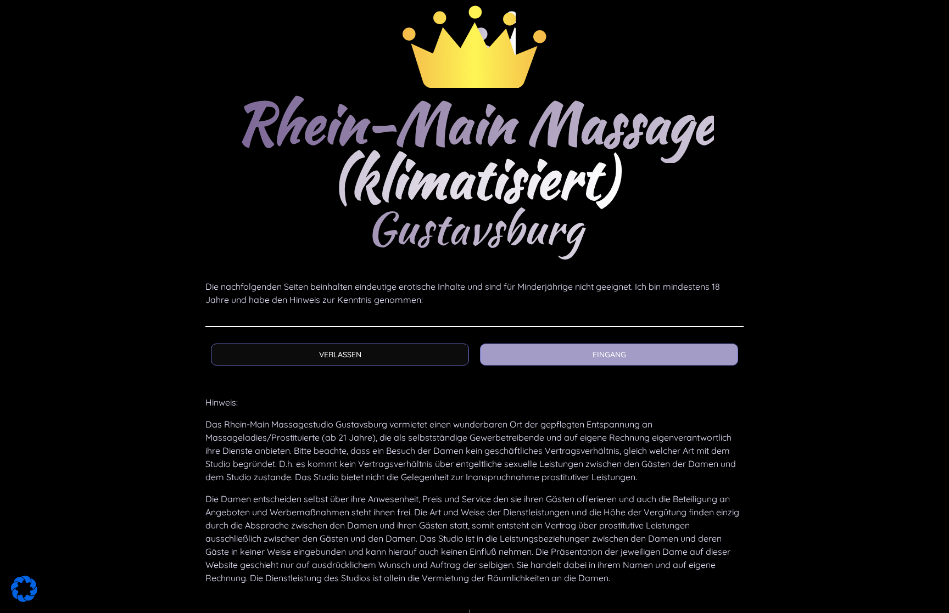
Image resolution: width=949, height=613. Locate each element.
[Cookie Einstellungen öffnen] (24, 599)
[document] (474, 306)
